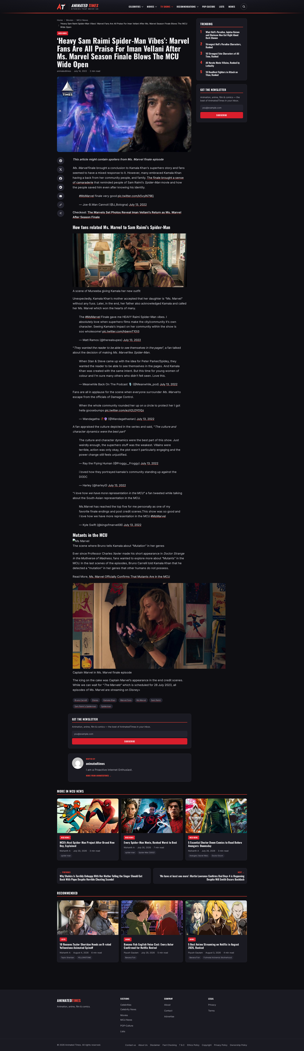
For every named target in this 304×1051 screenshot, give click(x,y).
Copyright (207, 1045)
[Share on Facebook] (60, 178)
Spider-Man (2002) (147, 852)
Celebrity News (128, 1009)
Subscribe (129, 741)
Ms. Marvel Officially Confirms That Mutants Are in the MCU (129, 576)
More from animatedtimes (98, 775)
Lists (221, 6)
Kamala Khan (109, 700)
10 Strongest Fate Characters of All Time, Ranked (222, 55)
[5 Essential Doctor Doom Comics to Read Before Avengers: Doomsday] (216, 816)
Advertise (169, 1016)
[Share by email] (60, 196)
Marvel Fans (125, 700)
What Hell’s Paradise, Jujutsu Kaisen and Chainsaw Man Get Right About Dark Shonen (222, 35)
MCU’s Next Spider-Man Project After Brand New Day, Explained (87, 844)
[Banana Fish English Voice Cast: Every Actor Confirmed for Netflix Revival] (152, 917)
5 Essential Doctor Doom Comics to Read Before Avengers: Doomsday (215, 844)
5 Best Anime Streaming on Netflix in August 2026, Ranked (213, 946)
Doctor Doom (217, 856)
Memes (231, 6)
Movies (150, 6)
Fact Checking (170, 1045)
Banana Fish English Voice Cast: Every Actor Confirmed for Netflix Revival (149, 946)
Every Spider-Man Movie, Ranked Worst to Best (150, 842)
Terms (211, 1010)
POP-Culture (208, 6)
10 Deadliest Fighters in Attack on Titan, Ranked (222, 73)
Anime (127, 939)
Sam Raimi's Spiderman (85, 706)
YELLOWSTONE (84, 957)
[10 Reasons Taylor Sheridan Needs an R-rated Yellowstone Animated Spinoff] (87, 917)
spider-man (66, 856)
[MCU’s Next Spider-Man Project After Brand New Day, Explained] (87, 816)
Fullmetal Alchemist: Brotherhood (218, 957)
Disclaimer (155, 1045)
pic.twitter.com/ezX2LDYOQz (124, 410)
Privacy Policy (220, 1045)
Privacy (212, 1004)
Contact (168, 1010)
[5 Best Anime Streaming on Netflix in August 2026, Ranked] (216, 917)
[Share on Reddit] (60, 187)
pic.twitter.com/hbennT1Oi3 (120, 331)
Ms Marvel (141, 700)
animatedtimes (64, 71)
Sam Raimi (156, 700)
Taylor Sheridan (67, 957)
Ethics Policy (193, 1045)
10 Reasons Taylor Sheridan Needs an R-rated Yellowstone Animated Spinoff (85, 946)
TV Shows (165, 6)
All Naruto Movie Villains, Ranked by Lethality (223, 64)
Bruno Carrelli (81, 700)
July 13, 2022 (138, 204)
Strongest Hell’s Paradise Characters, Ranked (223, 46)
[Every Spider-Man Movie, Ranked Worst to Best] (152, 816)
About (167, 1004)
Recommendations (186, 6)
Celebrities (135, 6)
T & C (182, 1045)
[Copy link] (60, 204)
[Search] (244, 6)
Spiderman (106, 706)
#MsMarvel (86, 196)
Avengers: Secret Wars (199, 856)
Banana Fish (130, 957)
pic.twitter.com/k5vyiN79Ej (136, 196)
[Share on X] (60, 169)
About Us (143, 1045)
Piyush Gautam (131, 952)
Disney (95, 700)
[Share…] (60, 213)
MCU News (82, 20)
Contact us (130, 1045)
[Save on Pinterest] (60, 160)
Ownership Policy (238, 1045)
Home (60, 20)
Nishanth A (65, 850)
